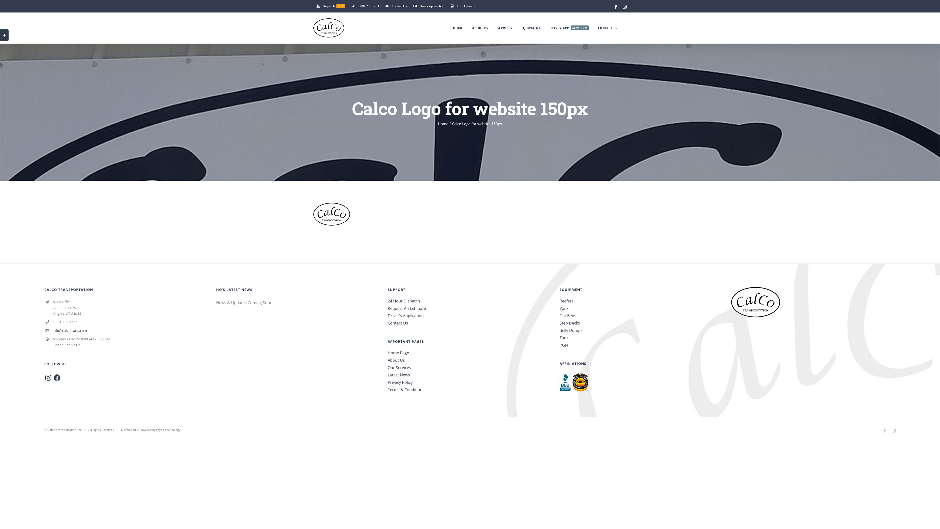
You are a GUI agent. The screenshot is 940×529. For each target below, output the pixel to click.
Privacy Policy (400, 382)
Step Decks (570, 323)
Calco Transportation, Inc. (64, 430)
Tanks (565, 337)
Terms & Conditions (406, 389)
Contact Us (398, 323)
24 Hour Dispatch (404, 301)
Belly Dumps (571, 330)
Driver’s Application (406, 315)
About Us (396, 360)
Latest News (399, 375)
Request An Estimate (407, 308)
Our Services (399, 367)
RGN (564, 345)
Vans (564, 308)
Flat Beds (568, 315)
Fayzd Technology (168, 430)
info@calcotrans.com (70, 330)
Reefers (567, 301)
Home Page (398, 353)
